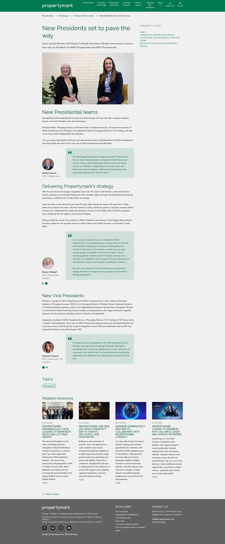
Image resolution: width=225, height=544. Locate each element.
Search (180, 6)
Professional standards (114, 3)
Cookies (53, 513)
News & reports (138, 3)
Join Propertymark (123, 518)
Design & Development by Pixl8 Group (60, 534)
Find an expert (121, 511)
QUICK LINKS (123, 507)
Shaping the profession (150, 4)
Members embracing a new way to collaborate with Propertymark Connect (130, 431)
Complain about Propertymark (72, 513)
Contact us (160, 507)
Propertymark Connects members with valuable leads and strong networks (167, 430)
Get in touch (92, 513)
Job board (119, 521)
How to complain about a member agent (130, 529)
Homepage (64, 15)
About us (160, 3)
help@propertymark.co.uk (163, 518)
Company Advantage (101, 3)
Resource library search (84, 15)
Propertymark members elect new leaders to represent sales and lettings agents (56, 431)
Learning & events (126, 3)
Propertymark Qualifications (127, 514)
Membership (88, 2)
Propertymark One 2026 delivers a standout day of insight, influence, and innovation (94, 431)
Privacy (45, 513)
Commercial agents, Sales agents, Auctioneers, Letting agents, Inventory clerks (160, 38)
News (142, 32)
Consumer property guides (126, 524)
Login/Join (169, 6)
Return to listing (52, 494)
